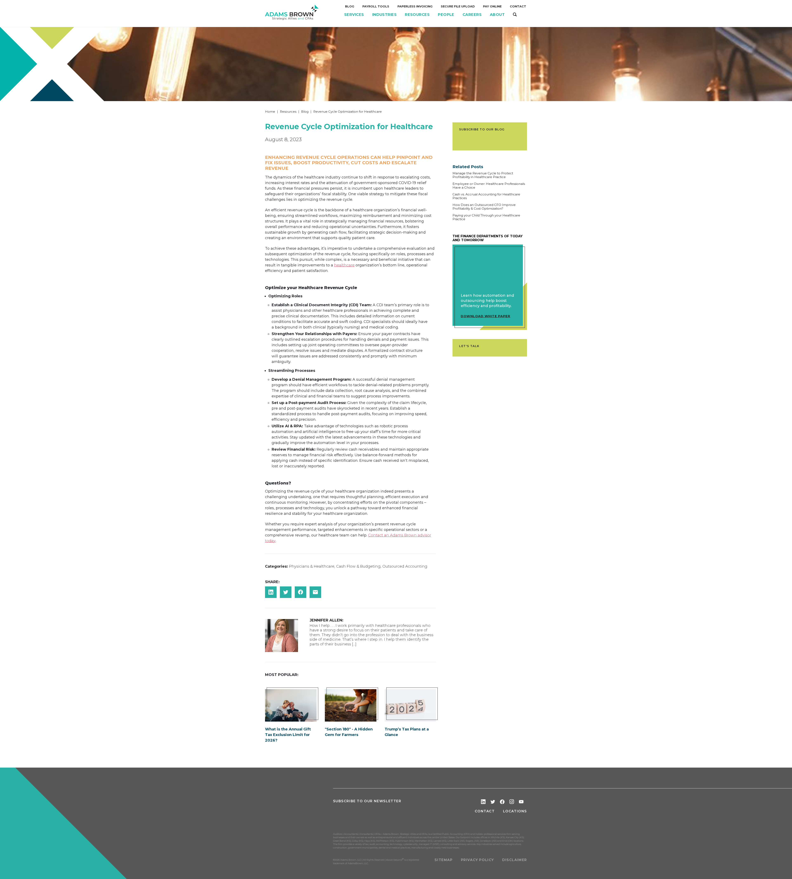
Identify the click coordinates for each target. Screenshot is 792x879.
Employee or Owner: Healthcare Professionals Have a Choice (489, 185)
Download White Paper (485, 316)
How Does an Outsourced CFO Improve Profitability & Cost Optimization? (484, 206)
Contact (485, 811)
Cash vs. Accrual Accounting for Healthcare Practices (486, 196)
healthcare (344, 265)
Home (270, 111)
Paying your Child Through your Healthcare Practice (486, 217)
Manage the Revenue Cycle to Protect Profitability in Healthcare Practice (483, 175)
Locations (515, 811)
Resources (288, 111)
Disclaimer (514, 860)
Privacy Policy (477, 860)
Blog (305, 111)
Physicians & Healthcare (311, 566)
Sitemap (444, 860)
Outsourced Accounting (404, 566)
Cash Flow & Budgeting (358, 566)
